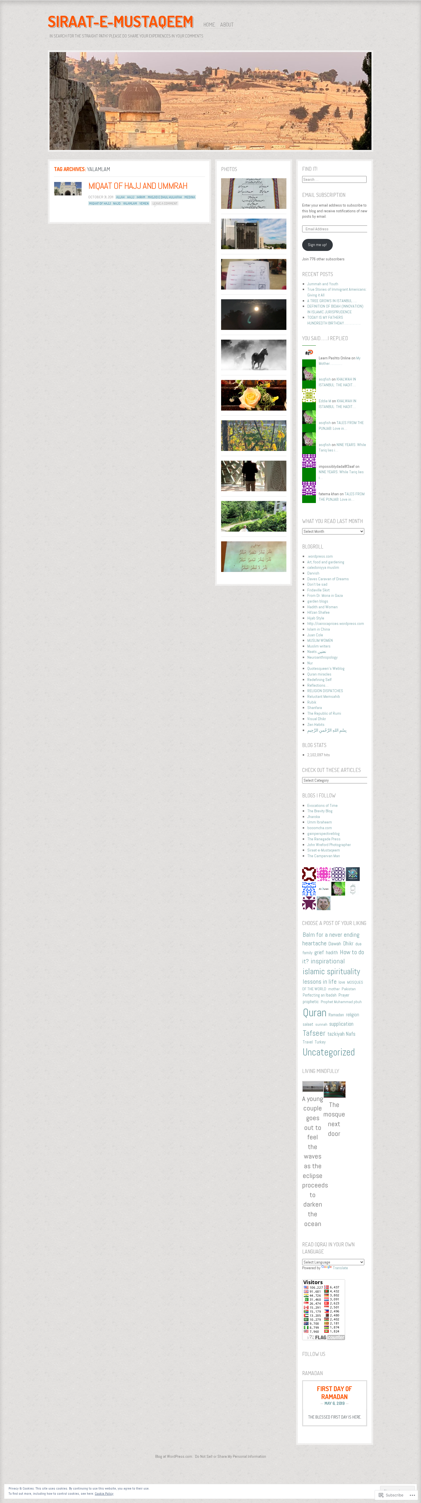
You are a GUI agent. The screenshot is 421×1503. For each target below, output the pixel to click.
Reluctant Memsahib (323, 696)
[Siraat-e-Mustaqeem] (210, 102)
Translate (340, 1267)
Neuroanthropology (322, 657)
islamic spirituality (331, 971)
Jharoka (313, 816)
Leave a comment (165, 203)
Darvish (313, 573)
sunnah (321, 1024)
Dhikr (348, 943)
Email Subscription (323, 195)
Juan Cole (315, 634)
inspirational (328, 961)
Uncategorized (329, 1052)
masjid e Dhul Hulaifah (165, 197)
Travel (308, 1042)
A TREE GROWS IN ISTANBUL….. (332, 300)
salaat (308, 1024)
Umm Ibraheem (319, 822)
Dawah (334, 943)
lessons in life (320, 981)
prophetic (311, 1002)
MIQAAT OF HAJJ (100, 203)
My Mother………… (340, 360)
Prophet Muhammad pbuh (341, 1001)
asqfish (325, 379)
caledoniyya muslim (323, 567)
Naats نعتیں (316, 651)
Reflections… (317, 685)
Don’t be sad (317, 584)
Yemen (144, 203)
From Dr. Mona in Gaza (325, 595)
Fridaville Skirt (318, 590)
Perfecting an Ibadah (320, 995)
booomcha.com (319, 827)
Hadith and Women (322, 606)
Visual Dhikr (316, 718)
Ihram (141, 197)
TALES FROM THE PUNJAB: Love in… (341, 425)
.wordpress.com (320, 556)
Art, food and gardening (325, 562)
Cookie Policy (104, 1493)
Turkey (320, 1042)
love (342, 982)
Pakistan (349, 988)
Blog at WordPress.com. (174, 1456)
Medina (189, 197)
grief (319, 952)
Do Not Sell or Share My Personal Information (230, 1456)
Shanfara (314, 707)
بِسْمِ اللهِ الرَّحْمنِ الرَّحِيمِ (327, 730)
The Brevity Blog (320, 810)
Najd (117, 203)
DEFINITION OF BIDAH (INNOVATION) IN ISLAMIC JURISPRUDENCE (335, 309)
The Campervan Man (323, 855)
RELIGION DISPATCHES (325, 690)
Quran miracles (319, 674)
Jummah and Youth (322, 283)
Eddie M (325, 400)
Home (209, 24)
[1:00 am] (68, 188)
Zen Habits (315, 724)
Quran (314, 1012)
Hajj (130, 197)
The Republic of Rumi (324, 713)
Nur (310, 663)
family (307, 952)
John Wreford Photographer (329, 844)
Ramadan (336, 1015)
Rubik (311, 702)
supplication (341, 1023)
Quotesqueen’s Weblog (326, 668)
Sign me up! (317, 244)
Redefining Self (319, 679)
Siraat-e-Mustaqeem (120, 21)
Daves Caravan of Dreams (328, 578)
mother (334, 988)
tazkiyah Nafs (341, 1033)
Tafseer (314, 1033)
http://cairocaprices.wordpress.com (335, 623)
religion (352, 1015)
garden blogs (317, 601)
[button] (313, 1154)
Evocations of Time (322, 805)
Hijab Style (315, 618)
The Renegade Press (324, 838)
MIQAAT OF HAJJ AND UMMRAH (137, 185)
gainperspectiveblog (323, 833)
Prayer (344, 995)
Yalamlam (130, 203)
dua (358, 944)
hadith (332, 952)
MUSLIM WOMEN (320, 640)
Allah (120, 197)
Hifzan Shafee (318, 612)
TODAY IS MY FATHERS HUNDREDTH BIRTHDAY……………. (334, 320)
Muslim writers (318, 646)
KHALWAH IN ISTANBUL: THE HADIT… (337, 382)
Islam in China (318, 629)
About (227, 24)
